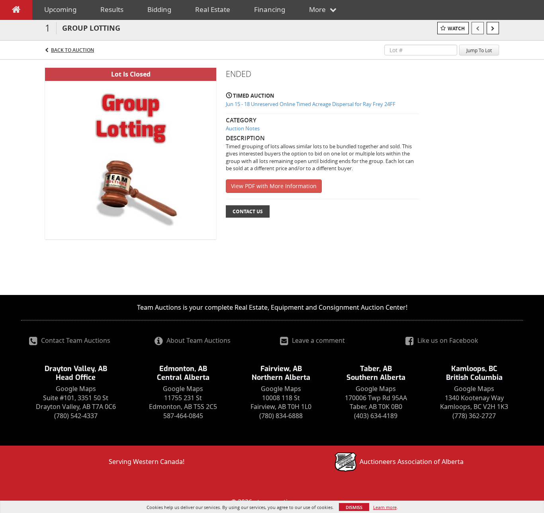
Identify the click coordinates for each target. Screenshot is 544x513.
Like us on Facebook (447, 340)
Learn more (385, 507)
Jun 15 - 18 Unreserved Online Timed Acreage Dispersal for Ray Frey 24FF (310, 104)
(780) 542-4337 (76, 415)
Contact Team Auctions (74, 340)
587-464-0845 (183, 415)
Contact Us (248, 211)
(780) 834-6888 (281, 415)
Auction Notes (243, 128)
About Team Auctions (198, 340)
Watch (456, 28)
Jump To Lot (479, 50)
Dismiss (354, 507)
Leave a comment (317, 340)
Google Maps (76, 388)
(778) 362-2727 (474, 415)
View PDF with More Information (274, 186)
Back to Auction (72, 50)
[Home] (16, 11)
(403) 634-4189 (375, 415)
